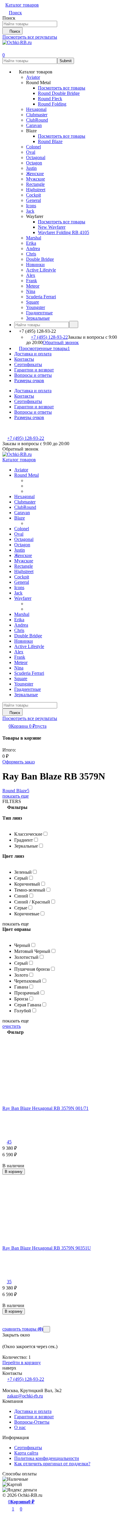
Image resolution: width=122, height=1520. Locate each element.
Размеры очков (29, 380)
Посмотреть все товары (61, 87)
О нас (20, 1427)
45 (9, 1141)
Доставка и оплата (33, 353)
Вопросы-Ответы (31, 1422)
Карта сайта (26, 1452)
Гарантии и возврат (34, 369)
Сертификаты (28, 364)
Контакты (24, 359)
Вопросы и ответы (33, 375)
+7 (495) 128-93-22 (49, 337)
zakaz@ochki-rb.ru (25, 1395)
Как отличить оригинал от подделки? (52, 1463)
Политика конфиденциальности (46, 1458)
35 (9, 1281)
